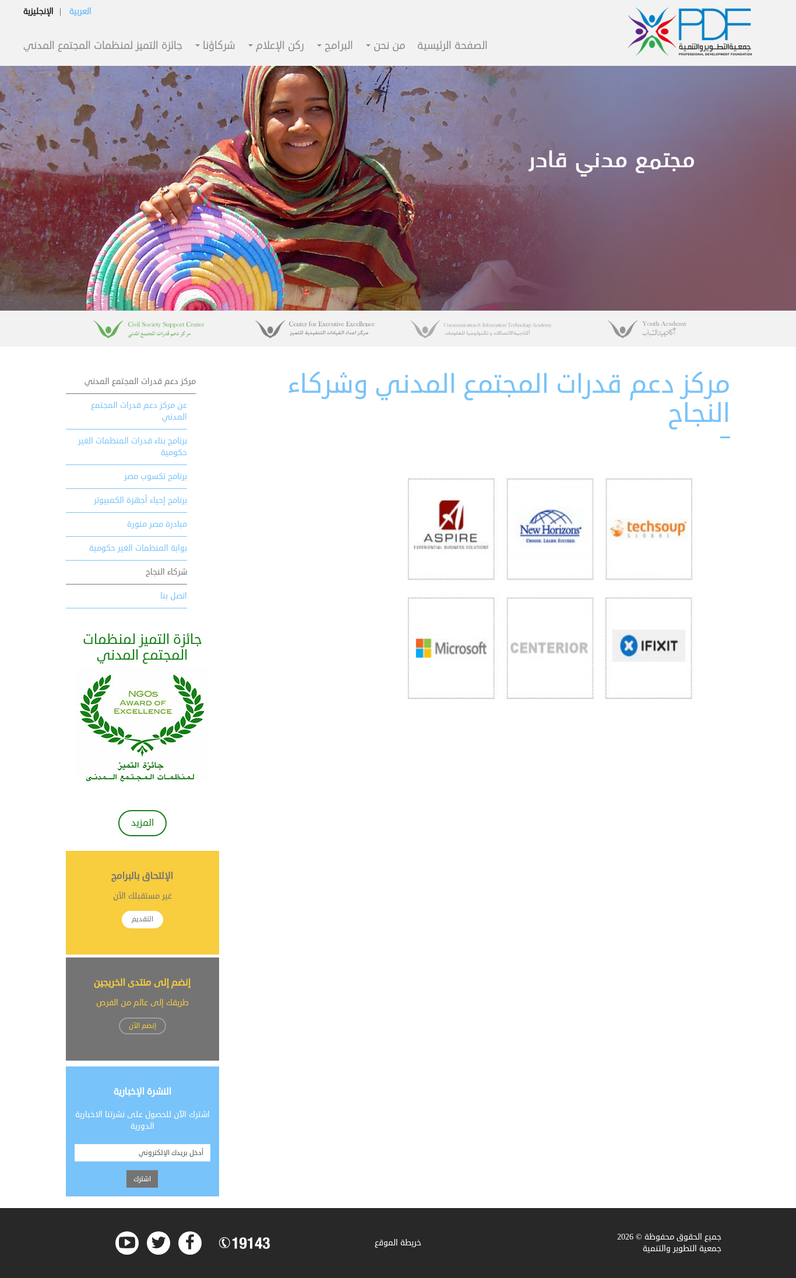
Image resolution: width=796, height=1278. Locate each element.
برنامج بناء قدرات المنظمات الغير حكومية (132, 446)
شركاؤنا (217, 46)
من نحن (388, 46)
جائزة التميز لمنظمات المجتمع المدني (102, 46)
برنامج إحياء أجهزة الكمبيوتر (140, 500)
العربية (80, 11)
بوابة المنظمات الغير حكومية (138, 548)
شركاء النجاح (166, 572)
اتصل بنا (173, 595)
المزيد (142, 822)
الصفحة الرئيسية (452, 46)
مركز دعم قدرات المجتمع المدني (140, 381)
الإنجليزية (38, 11)
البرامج (337, 46)
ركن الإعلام (278, 46)
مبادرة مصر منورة (157, 524)
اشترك (142, 1179)
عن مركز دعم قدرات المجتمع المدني (139, 411)
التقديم (142, 919)
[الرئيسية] (690, 31)
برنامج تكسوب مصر (155, 476)
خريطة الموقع (398, 1242)
